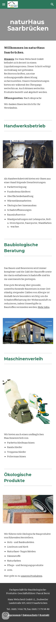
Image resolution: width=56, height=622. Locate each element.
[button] (3, 4)
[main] (28, 24)
